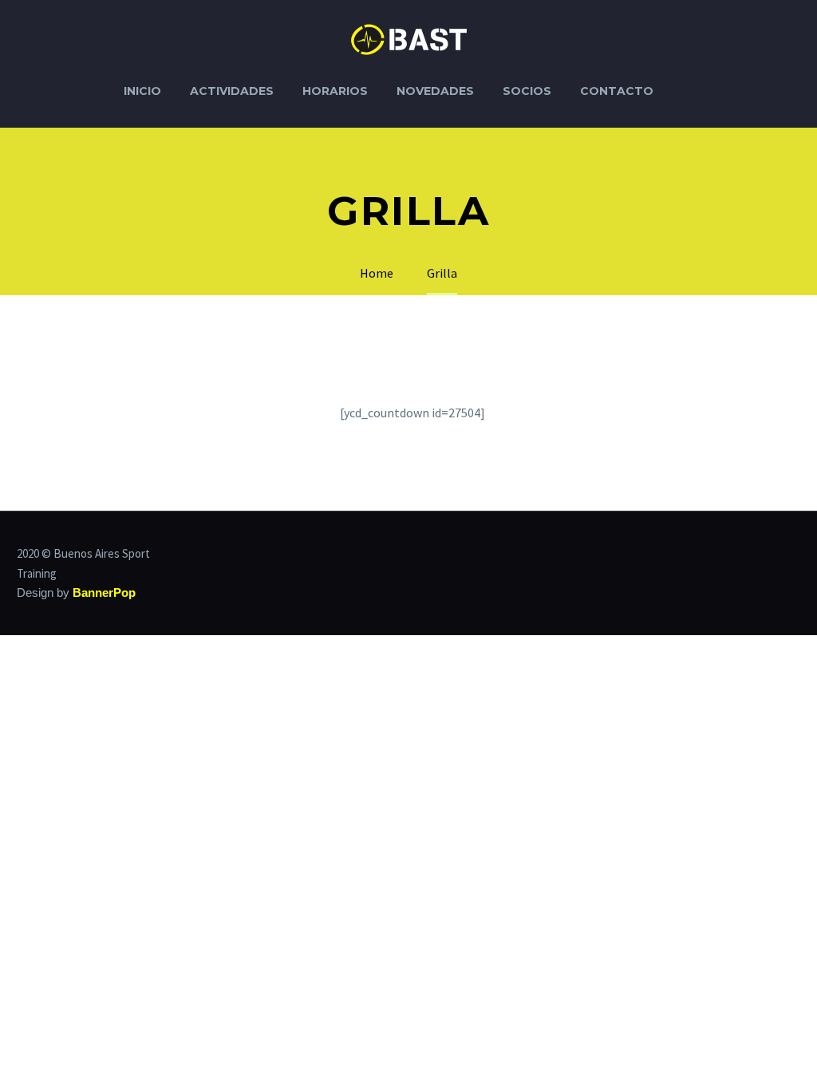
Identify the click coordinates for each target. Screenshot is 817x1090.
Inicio (142, 91)
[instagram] (795, 554)
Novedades (435, 91)
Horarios (335, 91)
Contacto (616, 91)
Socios (527, 91)
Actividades (232, 91)
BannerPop (104, 592)
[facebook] (774, 554)
